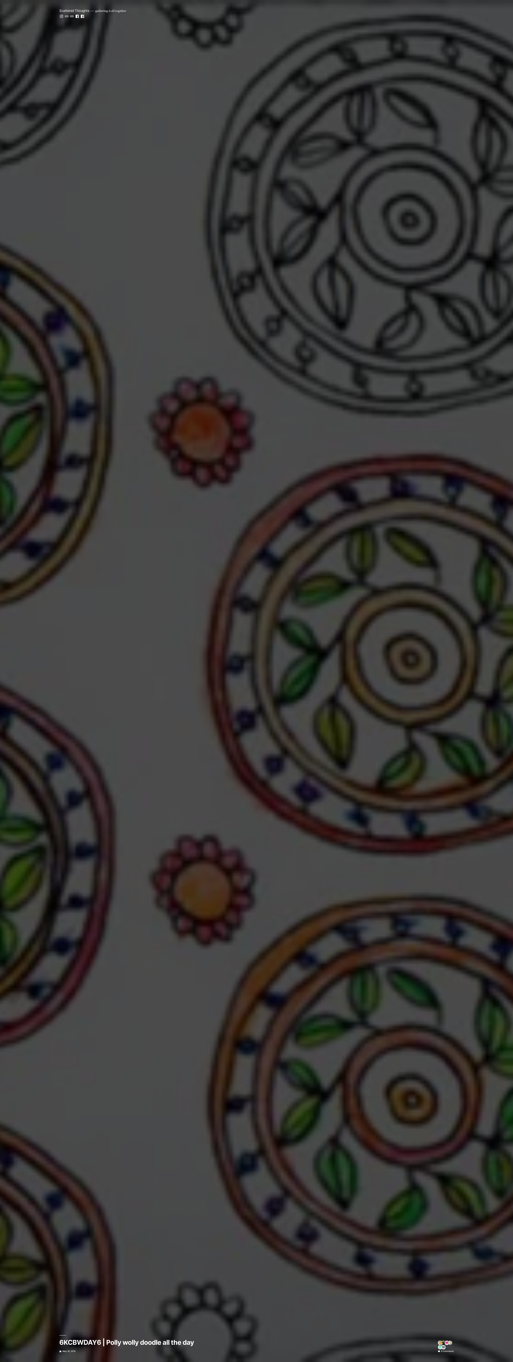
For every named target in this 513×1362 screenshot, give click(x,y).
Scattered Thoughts (74, 11)
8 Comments (447, 1351)
